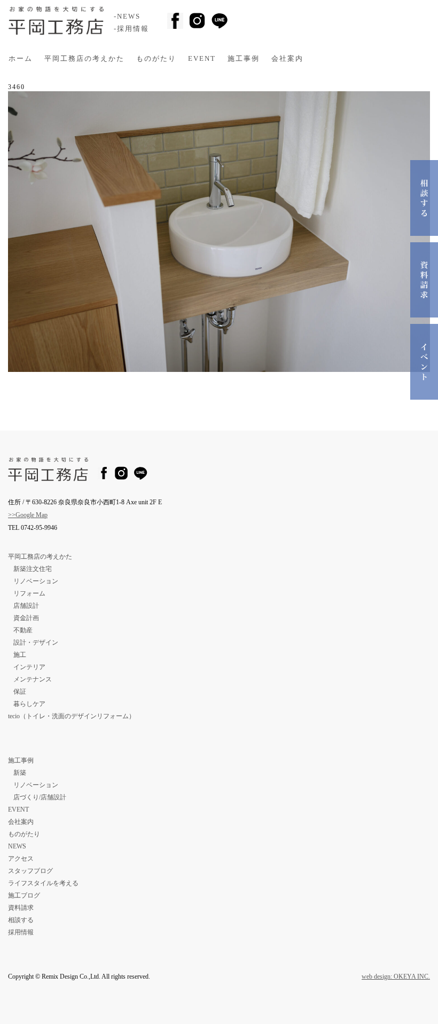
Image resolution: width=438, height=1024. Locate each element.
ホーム (21, 58)
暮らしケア (29, 704)
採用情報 (21, 932)
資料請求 (21, 907)
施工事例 (244, 58)
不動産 (23, 630)
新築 (19, 772)
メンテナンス (32, 679)
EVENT (202, 58)
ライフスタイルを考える (43, 883)
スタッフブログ (30, 871)
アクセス (21, 858)
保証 (19, 691)
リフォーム (29, 593)
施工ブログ (24, 895)
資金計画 (26, 618)
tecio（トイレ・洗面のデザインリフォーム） (71, 716)
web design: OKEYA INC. (396, 976)
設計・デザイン (35, 642)
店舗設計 (26, 605)
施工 (19, 654)
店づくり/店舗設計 (39, 797)
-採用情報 (131, 29)
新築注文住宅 (32, 569)
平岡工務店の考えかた (84, 58)
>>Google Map (28, 515)
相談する (21, 920)
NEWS (17, 846)
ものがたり (156, 58)
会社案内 (287, 58)
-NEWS (127, 16)
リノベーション (35, 581)
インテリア (29, 667)
